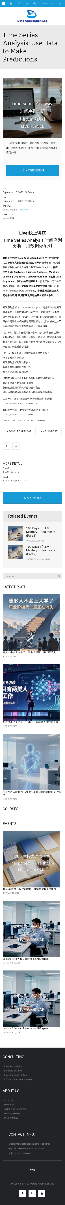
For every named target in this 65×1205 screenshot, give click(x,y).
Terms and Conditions (15, 1109)
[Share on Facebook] (6, 446)
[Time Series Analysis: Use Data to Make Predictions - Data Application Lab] (32, 16)
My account (47, 3)
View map (24, 210)
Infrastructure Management (18, 1079)
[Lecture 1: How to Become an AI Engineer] (31, 929)
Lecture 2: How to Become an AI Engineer (26, 1028)
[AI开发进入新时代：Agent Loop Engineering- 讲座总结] (31, 762)
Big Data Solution (13, 1070)
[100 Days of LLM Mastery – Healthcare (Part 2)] (31, 859)
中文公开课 (8, 218)
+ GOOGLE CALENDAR (19, 431)
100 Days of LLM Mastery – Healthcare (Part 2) (40, 550)
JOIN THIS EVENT (32, 170)
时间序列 (41, 420)
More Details (32, 498)
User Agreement (12, 1113)
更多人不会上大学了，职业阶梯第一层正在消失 (29, 652)
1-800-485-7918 (11, 471)
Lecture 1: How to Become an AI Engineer (26, 958)
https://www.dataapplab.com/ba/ (20, 403)
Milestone (9, 1104)
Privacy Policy (11, 1117)
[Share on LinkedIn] (16, 446)
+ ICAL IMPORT (49, 431)
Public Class (29, 420)
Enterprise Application (15, 1075)
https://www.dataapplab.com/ (18, 414)
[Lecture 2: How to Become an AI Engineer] (31, 998)
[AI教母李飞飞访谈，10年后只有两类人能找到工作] (31, 692)
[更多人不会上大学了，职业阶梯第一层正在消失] (31, 622)
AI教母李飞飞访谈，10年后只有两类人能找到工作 (30, 722)
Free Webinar (14, 420)
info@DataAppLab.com (15, 480)
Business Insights (13, 1066)
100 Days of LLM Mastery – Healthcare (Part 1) (40, 531)
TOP (32, 1170)
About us (8, 1100)
